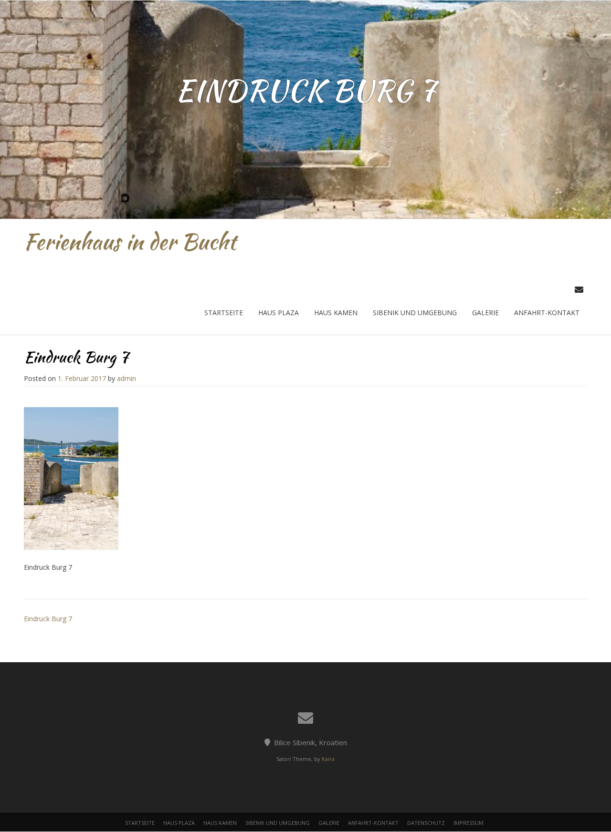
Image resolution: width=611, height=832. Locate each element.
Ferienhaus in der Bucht (130, 242)
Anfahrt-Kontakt (546, 312)
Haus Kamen (336, 312)
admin (126, 378)
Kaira (328, 758)
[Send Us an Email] (579, 289)
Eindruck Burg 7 (48, 618)
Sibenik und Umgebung (415, 312)
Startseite (223, 312)
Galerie (485, 312)
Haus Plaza (278, 312)
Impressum (468, 822)
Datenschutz (426, 822)
